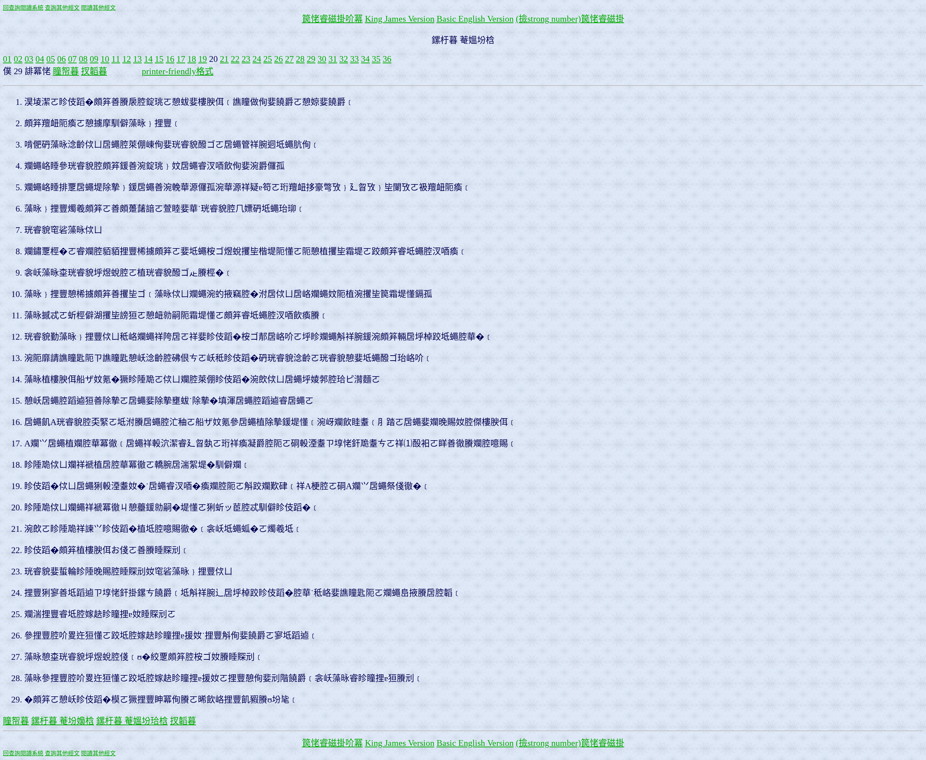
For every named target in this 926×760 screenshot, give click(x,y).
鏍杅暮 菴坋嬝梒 (62, 721)
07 (72, 59)
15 (159, 59)
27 (289, 59)
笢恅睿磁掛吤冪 (332, 19)
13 (137, 59)
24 (256, 59)
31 (332, 59)
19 (202, 59)
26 (278, 59)
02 (18, 59)
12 (126, 59)
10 (105, 59)
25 (267, 59)
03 (29, 59)
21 (224, 59)
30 (322, 59)
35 (376, 59)
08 (83, 59)
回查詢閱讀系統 (23, 8)
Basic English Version (475, 19)
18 (191, 59)
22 (235, 59)
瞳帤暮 (66, 71)
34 (365, 59)
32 (343, 59)
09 (94, 59)
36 (387, 59)
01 (7, 59)
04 (39, 59)
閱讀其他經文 (98, 8)
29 (311, 59)
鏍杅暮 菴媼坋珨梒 (132, 721)
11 (115, 59)
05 (50, 59)
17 (181, 59)
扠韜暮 (94, 71)
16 (170, 59)
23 (246, 59)
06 (61, 59)
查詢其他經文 (62, 8)
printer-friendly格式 (177, 71)
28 (300, 59)
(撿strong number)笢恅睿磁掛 (570, 19)
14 (148, 59)
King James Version (399, 19)
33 (354, 59)
